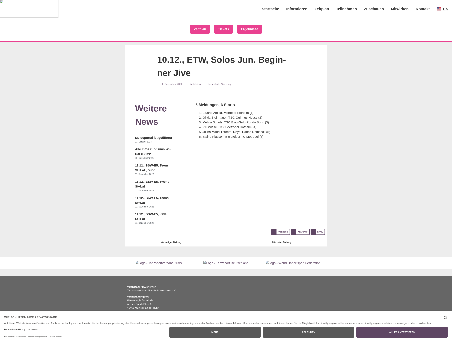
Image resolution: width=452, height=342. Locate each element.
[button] (280, 232)
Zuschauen (374, 9)
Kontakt (423, 9)
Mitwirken (400, 9)
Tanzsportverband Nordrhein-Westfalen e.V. (151, 290)
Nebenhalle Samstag (219, 84)
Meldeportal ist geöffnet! (153, 137)
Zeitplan (321, 9)
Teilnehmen (346, 9)
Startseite (270, 9)
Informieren (296, 9)
